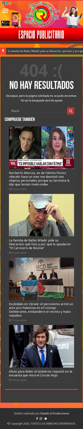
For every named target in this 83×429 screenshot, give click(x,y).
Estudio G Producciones (54, 413)
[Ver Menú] (5, 11)
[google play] (45, 418)
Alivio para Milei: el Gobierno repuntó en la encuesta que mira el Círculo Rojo (40, 373)
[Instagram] (41, 418)
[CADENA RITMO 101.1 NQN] (41, 14)
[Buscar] (70, 111)
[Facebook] (37, 418)
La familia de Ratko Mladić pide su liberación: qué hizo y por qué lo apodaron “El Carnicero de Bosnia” (40, 244)
